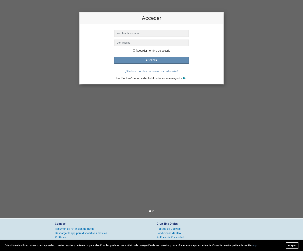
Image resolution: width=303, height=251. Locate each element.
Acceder (151, 60)
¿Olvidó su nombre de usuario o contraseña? (151, 71)
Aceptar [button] (292, 245)
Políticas (60, 237)
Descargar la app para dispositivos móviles (81, 233)
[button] (185, 78)
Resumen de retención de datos (74, 228)
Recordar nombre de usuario (153, 50)
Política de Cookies (169, 228)
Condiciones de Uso (169, 233)
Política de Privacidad (170, 237)
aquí (255, 245)
